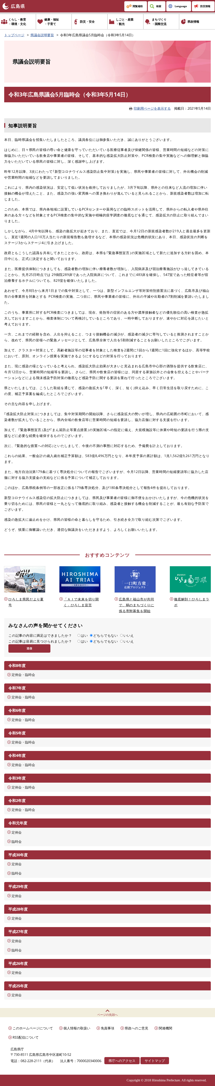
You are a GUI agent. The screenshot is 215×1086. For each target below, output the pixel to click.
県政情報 (193, 21)
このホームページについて (33, 1028)
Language (181, 6)
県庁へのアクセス (122, 1060)
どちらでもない (105, 635)
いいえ (128, 635)
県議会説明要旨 (42, 35)
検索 (158, 6)
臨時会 (17, 841)
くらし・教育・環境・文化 (17, 21)
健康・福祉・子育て (51, 21)
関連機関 (165, 1028)
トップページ (14, 35)
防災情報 (205, 6)
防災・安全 (87, 21)
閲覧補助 (138, 6)
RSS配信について (26, 1037)
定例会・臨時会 (23, 674)
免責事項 (107, 1028)
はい (84, 635)
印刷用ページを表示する (152, 108)
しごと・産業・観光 (125, 21)
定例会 (17, 832)
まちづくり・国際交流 (159, 21)
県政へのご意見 (136, 1028)
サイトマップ (155, 1060)
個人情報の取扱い (76, 1028)
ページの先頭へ (107, 1015)
